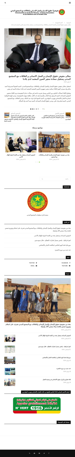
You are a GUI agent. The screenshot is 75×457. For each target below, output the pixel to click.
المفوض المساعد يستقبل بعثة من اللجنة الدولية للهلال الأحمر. (52, 235)
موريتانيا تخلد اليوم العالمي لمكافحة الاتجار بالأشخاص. (55, 245)
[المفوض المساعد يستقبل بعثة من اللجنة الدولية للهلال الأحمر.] (21, 142)
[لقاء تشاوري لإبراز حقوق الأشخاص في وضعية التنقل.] (9, 382)
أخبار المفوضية (59, 23)
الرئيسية (68, 23)
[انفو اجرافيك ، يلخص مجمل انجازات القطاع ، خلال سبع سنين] (9, 349)
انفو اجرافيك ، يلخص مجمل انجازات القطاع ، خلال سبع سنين (53, 240)
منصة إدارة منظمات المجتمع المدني (37, 215)
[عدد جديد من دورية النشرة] (9, 371)
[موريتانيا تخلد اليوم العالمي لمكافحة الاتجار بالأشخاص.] (9, 360)
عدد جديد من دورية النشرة (63, 250)
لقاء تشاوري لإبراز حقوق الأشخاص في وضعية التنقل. (57, 379)
